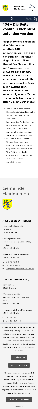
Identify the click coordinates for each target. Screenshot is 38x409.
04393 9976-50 (13, 265)
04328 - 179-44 (13, 321)
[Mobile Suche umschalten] (12, 19)
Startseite (10, 112)
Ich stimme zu (19, 357)
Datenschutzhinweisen (26, 347)
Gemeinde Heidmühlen (20, 8)
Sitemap (10, 142)
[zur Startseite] (5, 8)
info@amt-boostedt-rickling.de (20, 268)
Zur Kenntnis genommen (19, 399)
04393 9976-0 (12, 262)
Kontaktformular (13, 162)
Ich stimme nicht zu (19, 365)
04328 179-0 (12, 317)
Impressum (19, 406)
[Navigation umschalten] (3, 19)
